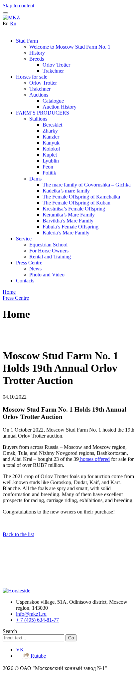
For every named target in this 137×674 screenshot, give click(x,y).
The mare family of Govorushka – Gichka (87, 184)
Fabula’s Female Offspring (70, 226)
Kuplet (50, 155)
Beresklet (52, 125)
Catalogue (53, 101)
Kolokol (51, 149)
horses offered (94, 459)
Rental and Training (50, 256)
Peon (48, 166)
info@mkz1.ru (31, 614)
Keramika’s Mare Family (69, 214)
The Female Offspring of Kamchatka (81, 196)
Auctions (38, 95)
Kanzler (51, 137)
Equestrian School (48, 244)
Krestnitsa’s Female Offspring (74, 208)
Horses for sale (31, 77)
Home (9, 292)
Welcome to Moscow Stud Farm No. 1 (69, 47)
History (37, 53)
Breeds (36, 59)
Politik (49, 172)
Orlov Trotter (56, 65)
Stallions (38, 119)
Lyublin (51, 161)
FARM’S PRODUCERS (42, 113)
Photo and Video (47, 274)
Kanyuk (51, 143)
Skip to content (18, 5)
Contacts (25, 280)
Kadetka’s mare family (66, 190)
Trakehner (53, 71)
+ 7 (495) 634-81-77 (37, 620)
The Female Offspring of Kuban (76, 202)
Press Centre (29, 262)
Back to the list (18, 534)
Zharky (50, 131)
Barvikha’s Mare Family (68, 220)
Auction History (59, 107)
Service (24, 238)
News (35, 268)
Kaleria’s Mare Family (66, 232)
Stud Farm (27, 41)
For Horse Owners (48, 250)
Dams (35, 178)
